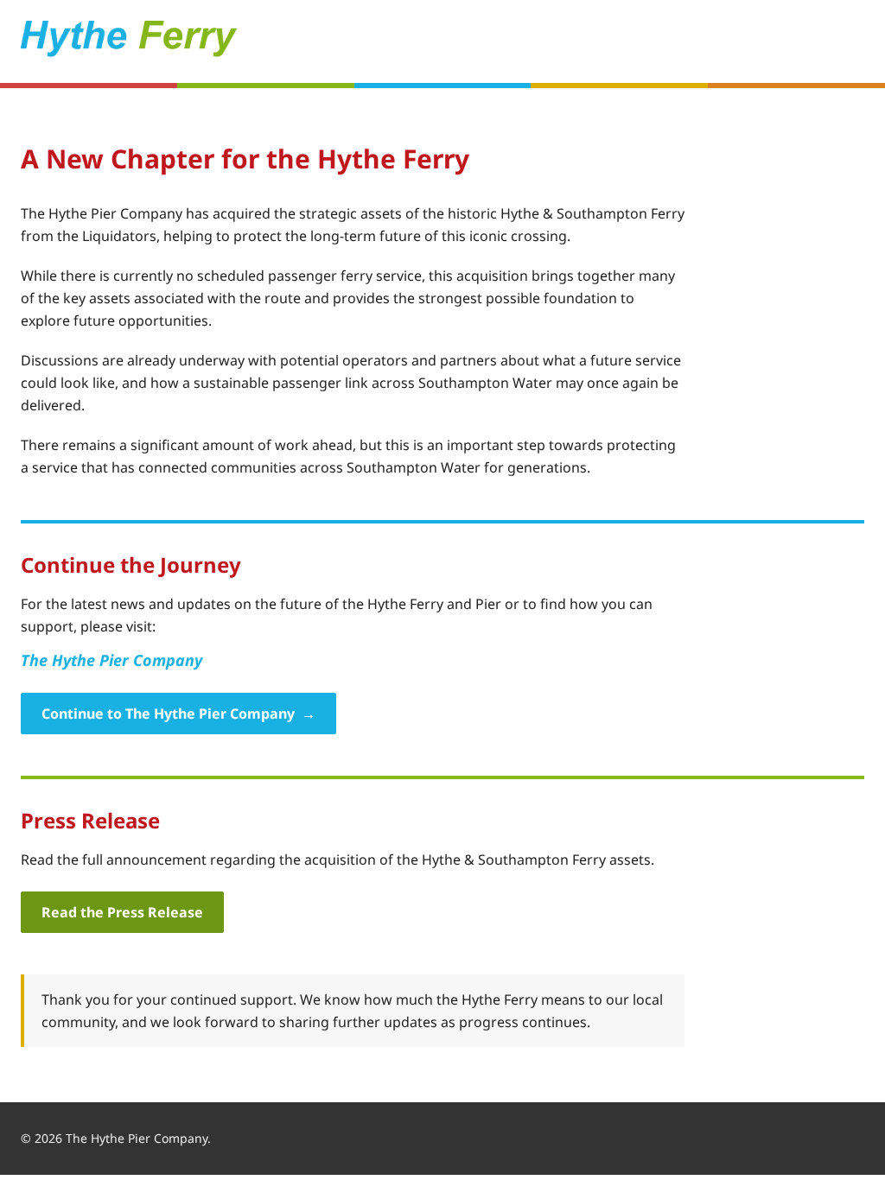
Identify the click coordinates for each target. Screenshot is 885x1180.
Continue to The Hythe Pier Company (178, 713)
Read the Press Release (122, 912)
